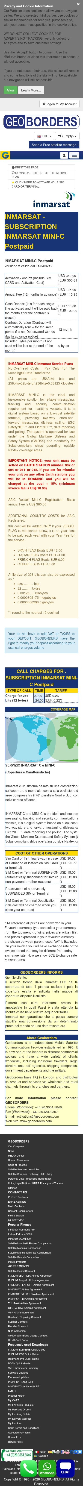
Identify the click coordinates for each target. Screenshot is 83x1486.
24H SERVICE (16, 1220)
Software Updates (18, 1372)
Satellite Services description (24, 1169)
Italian (43, 1451)
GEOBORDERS (19, 1141)
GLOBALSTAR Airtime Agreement (27, 1308)
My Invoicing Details (19, 1414)
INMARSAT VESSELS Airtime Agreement (31, 1294)
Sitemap (12, 1187)
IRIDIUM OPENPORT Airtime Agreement (31, 1284)
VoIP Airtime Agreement (21, 1312)
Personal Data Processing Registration (29, 1178)
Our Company (16, 1146)
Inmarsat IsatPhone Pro (21, 1229)
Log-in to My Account (61, 104)
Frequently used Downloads (28, 1344)
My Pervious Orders (19, 1409)
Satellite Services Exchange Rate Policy (30, 1174)
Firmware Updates (18, 1377)
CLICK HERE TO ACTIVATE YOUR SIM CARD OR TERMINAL (38, 184)
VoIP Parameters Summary (23, 1368)
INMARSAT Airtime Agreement (25, 1289)
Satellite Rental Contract (21, 1271)
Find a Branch (16, 1215)
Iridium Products (17, 1261)
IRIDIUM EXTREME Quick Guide (26, 1349)
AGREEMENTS (18, 1266)
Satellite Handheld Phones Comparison (29, 1243)
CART (12, 1391)
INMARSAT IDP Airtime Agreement (27, 1298)
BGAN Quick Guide (19, 1363)
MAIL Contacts (16, 1206)
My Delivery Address (20, 1418)
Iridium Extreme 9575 (20, 1234)
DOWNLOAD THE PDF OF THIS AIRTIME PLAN (39, 175)
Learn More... (31, 90)
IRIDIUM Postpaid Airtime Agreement (28, 1280)
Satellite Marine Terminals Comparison (29, 1252)
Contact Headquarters (20, 1211)
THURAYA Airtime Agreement (24, 1303)
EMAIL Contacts (17, 1201)
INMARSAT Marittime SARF (23, 1386)
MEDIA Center (16, 1155)
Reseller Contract (18, 1326)
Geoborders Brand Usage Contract (27, 1335)
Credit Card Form (18, 1340)
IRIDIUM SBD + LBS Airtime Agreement (30, 1275)
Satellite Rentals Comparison (24, 1257)
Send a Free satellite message (54, 144)
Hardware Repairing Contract (24, 1317)
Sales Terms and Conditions (23, 1428)
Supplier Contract (17, 1321)
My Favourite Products (21, 1405)
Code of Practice (17, 1164)
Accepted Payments (19, 1432)
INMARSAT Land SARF (21, 1381)
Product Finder (16, 1395)
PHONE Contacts (18, 1197)
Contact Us (14, 1437)
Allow (10, 90)
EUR (45, 136)
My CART (13, 1400)
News (11, 1151)
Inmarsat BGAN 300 (19, 1238)
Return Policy (15, 1441)
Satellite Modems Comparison (24, 1248)
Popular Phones (19, 1224)
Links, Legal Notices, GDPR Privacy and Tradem (35, 1183)
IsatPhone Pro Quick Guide (23, 1358)
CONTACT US (17, 1192)
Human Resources (18, 1160)
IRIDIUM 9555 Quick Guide (23, 1354)
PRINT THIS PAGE (27, 167)
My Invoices (15, 1423)
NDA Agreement (17, 1331)
